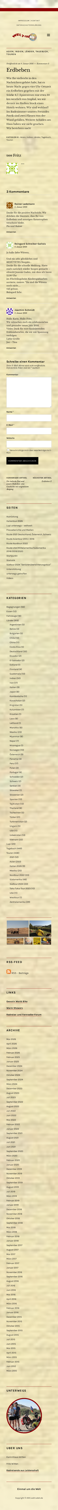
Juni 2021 (11, 1146)
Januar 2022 (12, 1129)
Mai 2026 (11, 1039)
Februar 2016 (12, 1308)
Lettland (14, 723)
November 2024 (14, 1070)
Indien (19, 51)
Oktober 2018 (13, 1218)
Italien (13, 687)
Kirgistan (14, 705)
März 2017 (11, 1258)
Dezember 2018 (14, 1209)
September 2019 (14, 1182)
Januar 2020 (12, 1164)
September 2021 (14, 1133)
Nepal (13, 741)
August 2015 (12, 1335)
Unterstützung (13, 569)
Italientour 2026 (14, 521)
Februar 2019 (12, 1200)
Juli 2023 (11, 1097)
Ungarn (13, 826)
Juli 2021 (10, 1142)
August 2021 (12, 1137)
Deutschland (16, 651)
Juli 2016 (10, 1285)
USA (12, 830)
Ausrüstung (12, 516)
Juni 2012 (11, 1366)
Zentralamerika (17, 902)
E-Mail (10, 425)
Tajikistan (15, 803)
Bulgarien (14, 633)
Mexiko (13, 732)
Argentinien (15, 624)
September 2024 (14, 1079)
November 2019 (14, 1173)
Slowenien (15, 794)
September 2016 (14, 1276)
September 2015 (14, 1330)
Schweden (15, 776)
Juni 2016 (11, 1290)
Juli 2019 (10, 1191)
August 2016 (12, 1281)
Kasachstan (16, 700)
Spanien (14, 799)
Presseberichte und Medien (20, 530)
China (13, 642)
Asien (10, 51)
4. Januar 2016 (27, 64)
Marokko (14, 727)
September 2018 (14, 1223)
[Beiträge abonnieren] (8, 973)
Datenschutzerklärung (29, 25)
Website (10, 438)
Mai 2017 (10, 1254)
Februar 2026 (13, 1052)
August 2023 (12, 1093)
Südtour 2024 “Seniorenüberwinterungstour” (28, 564)
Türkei (13, 817)
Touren (11, 54)
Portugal (14, 772)
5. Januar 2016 (21, 207)
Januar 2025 (12, 1061)
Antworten (11, 232)
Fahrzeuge (11, 616)
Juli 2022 (11, 1111)
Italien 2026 (16, 866)
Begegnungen (13, 607)
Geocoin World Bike (16, 1001)
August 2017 (12, 1249)
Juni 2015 (11, 1344)
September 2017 (14, 1245)
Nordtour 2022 (17, 875)
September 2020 (14, 1151)
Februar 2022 (13, 1124)
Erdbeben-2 (42, 479)
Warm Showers (14, 1008)
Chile (12, 638)
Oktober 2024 (13, 1075)
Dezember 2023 (14, 1088)
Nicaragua (15, 745)
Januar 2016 (12, 1312)
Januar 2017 (12, 1267)
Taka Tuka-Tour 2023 (20, 888)
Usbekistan (15, 835)
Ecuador (14, 656)
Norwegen (15, 750)
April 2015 (11, 1352)
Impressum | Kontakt (29, 21)
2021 (12, 857)
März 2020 (11, 1155)
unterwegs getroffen (16, 573)
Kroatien (14, 714)
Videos (9, 578)
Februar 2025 (13, 1057)
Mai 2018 (11, 1227)
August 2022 (12, 1106)
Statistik (10, 560)
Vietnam (14, 839)
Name (10, 412)
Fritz (17, 155)
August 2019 (12, 1187)
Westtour (14, 897)
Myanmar (14, 736)
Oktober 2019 (13, 1178)
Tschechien (15, 812)
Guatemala (15, 673)
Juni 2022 (11, 1115)
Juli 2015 (10, 1339)
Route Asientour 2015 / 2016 (20, 539)
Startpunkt (11, 555)
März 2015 (11, 1357)
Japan (13, 691)
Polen (12, 768)
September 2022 (14, 1102)
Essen (9, 611)
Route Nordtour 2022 (17, 543)
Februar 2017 (12, 1263)
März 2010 (11, 1370)
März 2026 (11, 1048)
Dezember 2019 (14, 1169)
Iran (12, 682)
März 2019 (11, 1196)
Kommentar (12, 374)
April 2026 (11, 1043)
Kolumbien (15, 709)
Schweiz (14, 781)
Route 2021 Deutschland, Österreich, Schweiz (28, 534)
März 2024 (11, 1084)
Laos (12, 718)
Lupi (8, 844)
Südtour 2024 (16, 884)
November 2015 (14, 1321)
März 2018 (11, 1232)
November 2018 (14, 1214)
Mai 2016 (10, 1294)
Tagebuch (42, 51)
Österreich (15, 754)
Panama (14, 759)
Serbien (13, 785)
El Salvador (15, 660)
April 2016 (11, 1299)
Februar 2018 (12, 1236)
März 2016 (11, 1303)
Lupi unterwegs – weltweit (19, 525)
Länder (29, 51)
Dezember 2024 (14, 1066)
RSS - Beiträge (20, 973)
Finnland (14, 669)
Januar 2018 (12, 1240)
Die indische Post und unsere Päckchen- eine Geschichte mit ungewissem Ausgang (17, 483)
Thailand (14, 808)
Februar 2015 (12, 1361)
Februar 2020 (13, 1160)
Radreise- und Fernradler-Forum (23, 1014)
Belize (13, 629)
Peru (12, 763)
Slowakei (14, 790)
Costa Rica (15, 647)
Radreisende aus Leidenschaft (22, 1470)
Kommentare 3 (43, 64)
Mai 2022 (11, 1120)
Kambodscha (16, 696)
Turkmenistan (17, 821)
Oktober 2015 (13, 1326)
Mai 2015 (10, 1348)
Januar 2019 (12, 1205)
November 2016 (14, 1272)
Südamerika (16, 879)
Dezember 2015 (14, 1317)
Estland (13, 664)
